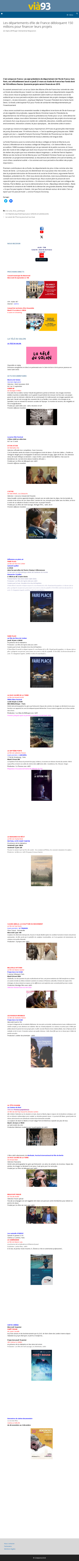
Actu (14, 211)
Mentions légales (9, 1549)
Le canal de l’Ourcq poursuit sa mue (20, 217)
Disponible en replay (14, 365)
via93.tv (16, 304)
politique (21, 211)
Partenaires (8, 1546)
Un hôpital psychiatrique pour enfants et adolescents (27, 214)
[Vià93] (2, 13)
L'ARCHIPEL (23, 755)
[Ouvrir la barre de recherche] (77, 13)
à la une (8, 211)
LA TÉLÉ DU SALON (14, 343)
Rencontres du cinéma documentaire (19, 1418)
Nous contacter (9, 1544)
